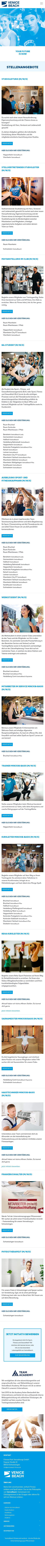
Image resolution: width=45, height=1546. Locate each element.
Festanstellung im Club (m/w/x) (20, 259)
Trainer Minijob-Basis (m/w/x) (19, 766)
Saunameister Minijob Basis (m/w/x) (22, 1019)
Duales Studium (9, 1510)
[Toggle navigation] (41, 3)
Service (6, 1521)
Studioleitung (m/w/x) (15, 79)
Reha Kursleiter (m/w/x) (15, 934)
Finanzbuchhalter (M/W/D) (17, 1174)
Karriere (7, 1503)
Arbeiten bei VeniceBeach (12, 1507)
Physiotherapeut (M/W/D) (16, 1252)
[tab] (22, 1503)
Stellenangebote (9, 1515)
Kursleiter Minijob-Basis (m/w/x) (20, 837)
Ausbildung (8, 1512)
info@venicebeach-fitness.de (12, 1467)
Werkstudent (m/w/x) (14, 598)
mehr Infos (12, 1409)
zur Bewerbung (22, 1355)
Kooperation (9, 1531)
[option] (22, 34)
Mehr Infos (7, 143)
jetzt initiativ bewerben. (11, 1011)
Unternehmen (9, 1526)
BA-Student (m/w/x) (13, 345)
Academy (7, 1517)
